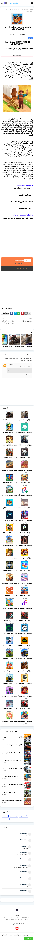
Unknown (10, 364)
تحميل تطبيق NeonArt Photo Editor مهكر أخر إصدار (9, 621)
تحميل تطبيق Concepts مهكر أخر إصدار (9, 595)
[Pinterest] (22, 313)
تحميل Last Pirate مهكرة (8, 792)
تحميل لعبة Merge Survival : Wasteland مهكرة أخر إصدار (9, 558)
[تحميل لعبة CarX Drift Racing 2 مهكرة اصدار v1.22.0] (27, 738)
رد (29, 374)
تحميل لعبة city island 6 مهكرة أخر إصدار (9, 545)
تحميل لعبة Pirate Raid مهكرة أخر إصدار (24, 595)
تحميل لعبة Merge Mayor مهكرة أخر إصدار (9, 696)
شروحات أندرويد (23, 818)
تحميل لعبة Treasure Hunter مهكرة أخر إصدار (9, 658)
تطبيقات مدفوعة (23, 816)
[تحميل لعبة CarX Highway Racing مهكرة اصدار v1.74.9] (27, 785)
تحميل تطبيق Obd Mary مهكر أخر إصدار (9, 633)
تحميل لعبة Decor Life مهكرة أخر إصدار (24, 583)
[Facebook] (11, 313)
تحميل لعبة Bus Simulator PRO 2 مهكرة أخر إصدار (24, 658)
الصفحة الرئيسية (28, 9)
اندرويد (21, 9)
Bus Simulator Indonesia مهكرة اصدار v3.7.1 (13, 753)
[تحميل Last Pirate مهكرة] (27, 793)
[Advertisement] (17, 240)
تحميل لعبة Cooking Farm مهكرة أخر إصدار (9, 608)
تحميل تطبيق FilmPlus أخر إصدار (24, 495)
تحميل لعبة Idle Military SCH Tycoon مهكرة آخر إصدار (9, 432)
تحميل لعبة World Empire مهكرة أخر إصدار (9, 570)
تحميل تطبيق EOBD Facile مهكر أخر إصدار (24, 646)
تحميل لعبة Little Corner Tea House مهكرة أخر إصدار (9, 721)
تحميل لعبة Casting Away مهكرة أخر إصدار (24, 508)
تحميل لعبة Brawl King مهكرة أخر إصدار (24, 721)
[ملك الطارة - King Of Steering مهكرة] (27, 761)
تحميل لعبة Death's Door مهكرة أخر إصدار (24, 545)
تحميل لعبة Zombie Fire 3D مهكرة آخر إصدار (24, 445)
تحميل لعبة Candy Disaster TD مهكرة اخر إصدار (9, 533)
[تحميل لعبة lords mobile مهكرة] (27, 777)
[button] (3, 3)
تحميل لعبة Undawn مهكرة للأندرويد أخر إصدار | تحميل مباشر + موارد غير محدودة (26, 346)
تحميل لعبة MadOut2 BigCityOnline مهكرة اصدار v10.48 (13, 745)
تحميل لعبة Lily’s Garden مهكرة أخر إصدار (9, 708)
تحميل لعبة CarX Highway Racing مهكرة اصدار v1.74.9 (13, 784)
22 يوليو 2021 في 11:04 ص (25, 366)
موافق (3, 935)
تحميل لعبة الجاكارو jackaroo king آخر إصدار (9, 445)
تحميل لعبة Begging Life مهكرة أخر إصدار (24, 683)
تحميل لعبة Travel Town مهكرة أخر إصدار (24, 570)
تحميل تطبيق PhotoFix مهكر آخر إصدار (24, 533)
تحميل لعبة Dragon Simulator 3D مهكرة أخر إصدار (9, 646)
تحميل (27, 261)
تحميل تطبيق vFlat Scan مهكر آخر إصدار (24, 432)
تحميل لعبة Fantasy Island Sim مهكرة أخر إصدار (9, 508)
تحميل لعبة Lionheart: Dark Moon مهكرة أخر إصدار (9, 583)
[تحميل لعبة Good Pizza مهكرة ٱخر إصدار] (27, 801)
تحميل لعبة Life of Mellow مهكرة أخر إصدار (9, 495)
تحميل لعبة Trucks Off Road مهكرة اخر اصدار (14, 346)
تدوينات (16, 816)
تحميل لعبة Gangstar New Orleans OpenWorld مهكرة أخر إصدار (24, 520)
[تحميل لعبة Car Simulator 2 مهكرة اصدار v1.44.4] (27, 769)
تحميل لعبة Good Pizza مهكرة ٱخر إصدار (12, 800)
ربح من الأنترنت (14, 818)
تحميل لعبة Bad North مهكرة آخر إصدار (24, 457)
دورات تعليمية (6, 818)
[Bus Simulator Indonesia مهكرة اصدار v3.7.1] (27, 754)
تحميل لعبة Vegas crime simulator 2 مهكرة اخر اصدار (9, 457)
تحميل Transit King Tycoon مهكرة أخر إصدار (9, 683)
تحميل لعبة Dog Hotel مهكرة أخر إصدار (24, 671)
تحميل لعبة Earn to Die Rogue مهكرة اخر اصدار (9, 470)
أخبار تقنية (5, 816)
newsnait (14, 3)
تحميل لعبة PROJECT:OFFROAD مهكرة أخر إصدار (24, 621)
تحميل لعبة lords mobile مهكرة (10, 776)
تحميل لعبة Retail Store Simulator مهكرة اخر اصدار (24, 482)
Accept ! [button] (28, 939)
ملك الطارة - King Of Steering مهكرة (12, 761)
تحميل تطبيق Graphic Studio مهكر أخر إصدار (24, 608)
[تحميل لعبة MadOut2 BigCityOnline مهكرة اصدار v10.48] (27, 746)
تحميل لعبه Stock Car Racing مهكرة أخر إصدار (24, 708)
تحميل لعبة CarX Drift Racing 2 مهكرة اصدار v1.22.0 (13, 737)
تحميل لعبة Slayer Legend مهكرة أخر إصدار (24, 558)
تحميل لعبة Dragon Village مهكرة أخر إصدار (9, 671)
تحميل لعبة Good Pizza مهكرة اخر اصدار (24, 470)
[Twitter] (15, 313)
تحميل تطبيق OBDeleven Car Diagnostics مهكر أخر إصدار (24, 633)
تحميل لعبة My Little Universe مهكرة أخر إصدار (9, 482)
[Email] (26, 313)
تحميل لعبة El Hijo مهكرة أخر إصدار (24, 696)
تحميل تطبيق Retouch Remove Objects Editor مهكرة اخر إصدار (9, 520)
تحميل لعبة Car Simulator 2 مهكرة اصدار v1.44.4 (13, 768)
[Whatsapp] (18, 313)
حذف (27, 374)
